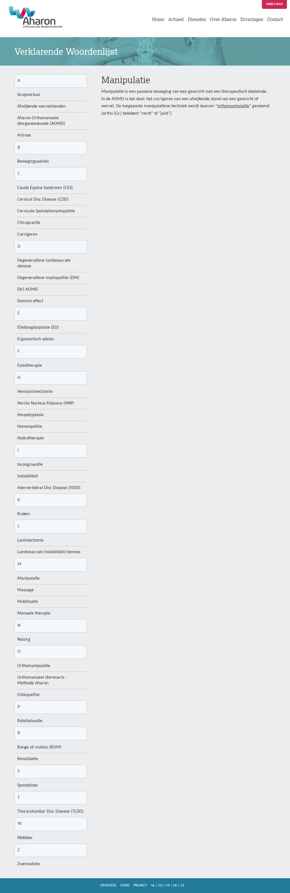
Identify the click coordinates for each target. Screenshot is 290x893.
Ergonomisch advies (35, 339)
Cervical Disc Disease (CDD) (43, 199)
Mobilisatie (27, 601)
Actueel (176, 19)
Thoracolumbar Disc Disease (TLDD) (50, 811)
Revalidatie (27, 759)
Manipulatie (28, 578)
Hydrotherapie (30, 438)
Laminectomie (30, 540)
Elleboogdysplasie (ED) (38, 327)
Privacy (140, 885)
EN (160, 885)
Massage (25, 590)
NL (153, 885)
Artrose (24, 135)
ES (182, 885)
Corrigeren (27, 234)
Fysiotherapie (29, 365)
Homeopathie (29, 426)
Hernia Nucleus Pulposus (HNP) (45, 403)
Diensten (197, 19)
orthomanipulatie (233, 106)
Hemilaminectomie (35, 391)
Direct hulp (274, 4)
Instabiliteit (27, 476)
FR (168, 885)
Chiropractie (28, 223)
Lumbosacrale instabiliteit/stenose (48, 552)
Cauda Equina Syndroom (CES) (45, 188)
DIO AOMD (27, 289)
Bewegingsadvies (33, 161)
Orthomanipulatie (33, 666)
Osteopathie (28, 695)
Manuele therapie (33, 613)
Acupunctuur (28, 95)
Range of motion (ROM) (39, 747)
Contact (275, 19)
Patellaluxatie (29, 721)
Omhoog (108, 885)
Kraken (23, 514)
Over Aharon (223, 19)
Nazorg (23, 639)
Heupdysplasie (30, 415)
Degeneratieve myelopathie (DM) (48, 278)
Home (158, 19)
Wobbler (25, 838)
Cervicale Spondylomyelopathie (46, 211)
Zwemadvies (28, 864)
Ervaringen (251, 19)
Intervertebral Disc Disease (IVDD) (48, 488)
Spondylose (27, 785)
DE (175, 885)
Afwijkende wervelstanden (41, 106)
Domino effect (30, 301)
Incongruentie (30, 464)
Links (124, 885)
